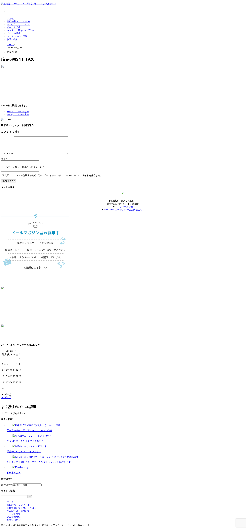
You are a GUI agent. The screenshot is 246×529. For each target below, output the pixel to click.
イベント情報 (13, 27)
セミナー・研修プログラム (20, 30)
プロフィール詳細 (124, 206)
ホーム (10, 502)
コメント (7, 153)
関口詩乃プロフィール (18, 21)
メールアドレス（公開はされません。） (21, 167)
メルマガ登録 (13, 33)
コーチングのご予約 (17, 36)
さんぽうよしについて (18, 24)
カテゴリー (7, 484)
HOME (10, 18)
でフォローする (18, 111)
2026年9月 (6, 397)
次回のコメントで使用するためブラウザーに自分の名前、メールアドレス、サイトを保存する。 (53, 175)
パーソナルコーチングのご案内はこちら (124, 209)
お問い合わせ (13, 39)
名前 (3, 159)
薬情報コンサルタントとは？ (21, 508)
